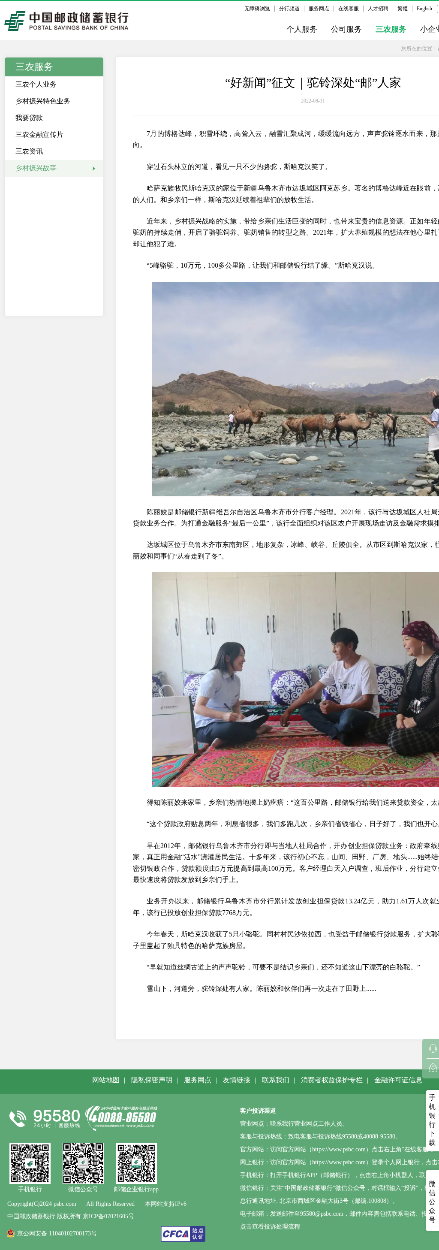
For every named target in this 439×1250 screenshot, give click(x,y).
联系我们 (275, 1080)
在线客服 (348, 9)
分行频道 (289, 9)
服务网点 (319, 9)
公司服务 (346, 29)
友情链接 (236, 1080)
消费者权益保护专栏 (332, 1080)
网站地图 (106, 1080)
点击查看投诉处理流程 (270, 1226)
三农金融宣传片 (39, 134)
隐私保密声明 (151, 1080)
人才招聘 (378, 9)
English (424, 9)
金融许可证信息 (398, 1080)
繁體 (402, 9)
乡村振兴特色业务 (42, 101)
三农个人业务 (36, 84)
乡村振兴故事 (36, 168)
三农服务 (391, 29)
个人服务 (301, 29)
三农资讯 (29, 151)
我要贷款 (29, 117)
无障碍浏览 (257, 9)
